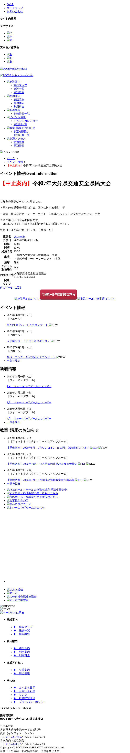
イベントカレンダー (26, 120)
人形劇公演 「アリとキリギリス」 (28, 341)
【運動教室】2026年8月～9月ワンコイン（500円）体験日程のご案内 (48, 447)
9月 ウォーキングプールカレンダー (29, 386)
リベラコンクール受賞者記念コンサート (31, 357)
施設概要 (19, 92)
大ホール (19, 236)
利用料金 (19, 106)
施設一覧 (19, 88)
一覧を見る (13, 360)
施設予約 (19, 99)
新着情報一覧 (22, 113)
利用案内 (19, 103)
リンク (20, 694)
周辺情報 (19, 145)
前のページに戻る (11, 287)
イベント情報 (15, 161)
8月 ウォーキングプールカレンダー (29, 402)
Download (21, 68)
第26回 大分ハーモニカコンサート (27, 325)
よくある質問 (24, 687)
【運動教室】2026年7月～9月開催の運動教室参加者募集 (40, 479)
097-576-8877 (13, 743)
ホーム (11, 158)
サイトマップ (15, 7)
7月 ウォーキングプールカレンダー (29, 418)
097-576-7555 (13, 736)
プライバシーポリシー (30, 701)
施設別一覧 (20, 124)
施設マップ (20, 85)
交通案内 (19, 142)
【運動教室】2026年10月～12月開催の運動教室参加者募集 (42, 463)
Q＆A (10, 4)
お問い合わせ (15, 11)
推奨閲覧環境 (24, 698)
